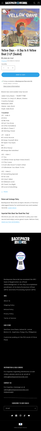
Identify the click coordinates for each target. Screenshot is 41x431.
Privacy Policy (9, 314)
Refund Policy (9, 309)
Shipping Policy (9, 305)
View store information (11, 86)
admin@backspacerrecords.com (16, 390)
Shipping (4, 61)
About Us (7, 301)
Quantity (4, 64)
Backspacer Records (22, 427)
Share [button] (6, 192)
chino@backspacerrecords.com (16, 377)
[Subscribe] (35, 408)
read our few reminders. (10, 222)
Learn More (12, 208)
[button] (2, 3)
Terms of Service (10, 318)
